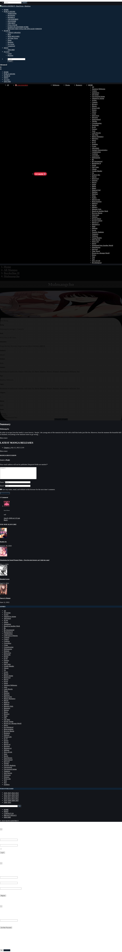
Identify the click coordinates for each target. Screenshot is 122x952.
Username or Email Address (9, 918)
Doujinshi (95, 125)
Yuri (93, 259)
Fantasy (94, 129)
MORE (90, 85)
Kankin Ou (3, 541)
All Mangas (10, 269)
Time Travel (96, 251)
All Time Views (13, 38)
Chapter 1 (7, 448)
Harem (94, 177)
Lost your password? (7, 856)
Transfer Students (98, 232)
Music (94, 140)
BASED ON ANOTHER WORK (18, 27)
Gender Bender (97, 171)
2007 (17, 800)
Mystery (95, 104)
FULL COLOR (12, 25)
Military (95, 207)
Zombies (95, 144)
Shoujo (94, 106)
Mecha (94, 205)
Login (10, 54)
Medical (95, 203)
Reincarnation (97, 201)
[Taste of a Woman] (3, 594)
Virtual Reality (97, 238)
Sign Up (3, 867)
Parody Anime (8, 721)
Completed (11, 46)
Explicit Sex (96, 175)
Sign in (3, 833)
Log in (2, 899)
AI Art (6, 620)
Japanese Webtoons (98, 89)
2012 (13, 799)
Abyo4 (2, 355)
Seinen (94, 110)
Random (10, 42)
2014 (5, 799)
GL (93, 173)
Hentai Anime (8, 676)
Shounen (95, 117)
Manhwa (95, 194)
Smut (93, 226)
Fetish (94, 165)
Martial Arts (96, 200)
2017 (9, 797)
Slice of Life (96, 261)
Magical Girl (96, 190)
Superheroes (96, 247)
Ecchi (94, 127)
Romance (79, 85)
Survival (95, 249)
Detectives (95, 116)
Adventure (95, 148)
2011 (17, 799)
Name (10, 40)
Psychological (97, 263)
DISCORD (11, 50)
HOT (9, 34)
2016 (13, 797)
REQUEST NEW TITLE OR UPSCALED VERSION (25, 29)
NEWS (6, 48)
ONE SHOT (11, 23)
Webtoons (56, 85)
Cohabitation (96, 152)
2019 (17, 795)
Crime (94, 114)
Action (94, 100)
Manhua (95, 192)
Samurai (95, 217)
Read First (57, 419)
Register (10, 55)
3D (93, 87)
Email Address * (5, 881)
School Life (96, 108)
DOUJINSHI (12, 21)
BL (93, 159)
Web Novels (96, 240)
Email (2, 486)
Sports (94, 243)
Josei (93, 131)
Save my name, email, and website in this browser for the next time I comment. (28, 489)
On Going (11, 44)
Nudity (94, 198)
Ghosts (94, 169)
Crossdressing (97, 123)
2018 (5, 797)
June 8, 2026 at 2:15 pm (12, 518)
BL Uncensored (97, 161)
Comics (94, 91)
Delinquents (96, 158)
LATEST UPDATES (14, 33)
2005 (9, 802)
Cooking (95, 154)
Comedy (95, 102)
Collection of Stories (11, 636)
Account (7, 52)
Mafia (94, 186)
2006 (5, 802)
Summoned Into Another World (102, 245)
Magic (94, 188)
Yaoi (93, 257)
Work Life (95, 242)
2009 (9, 800)
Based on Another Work (100, 211)
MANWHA (11, 15)
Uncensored (8, 767)
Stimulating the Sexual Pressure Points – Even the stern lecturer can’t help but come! (24, 560)
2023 (17, 793)
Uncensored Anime (98, 96)
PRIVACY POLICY (10, 815)
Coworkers (95, 156)
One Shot (95, 135)
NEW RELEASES (13, 36)
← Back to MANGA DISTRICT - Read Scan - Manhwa (18, 860)
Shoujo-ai (95, 222)
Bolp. (2, 363)
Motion (6, 710)
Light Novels (96, 133)
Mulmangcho (12, 276)
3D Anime (95, 95)
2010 (5, 800)
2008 (13, 800)
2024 (13, 793)
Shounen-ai (96, 224)
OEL (5, 718)
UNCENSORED (13, 19)
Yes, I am (7, 950)
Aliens (94, 112)
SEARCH (7, 31)
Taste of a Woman (5, 598)
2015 (17, 797)
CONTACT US (9, 813)
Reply (6, 520)
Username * (4, 875)
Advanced (3, 65)
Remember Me (7, 849)
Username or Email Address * (10, 838)
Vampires (95, 234)
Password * (4, 843)
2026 (5, 793)
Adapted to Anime (98, 98)
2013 (9, 799)
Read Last (64, 419)
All (8, 85)
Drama (67, 85)
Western (6, 777)
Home (7, 266)
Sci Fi (94, 142)
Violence (95, 236)
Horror (94, 182)
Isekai (94, 184)
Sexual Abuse (96, 219)
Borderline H (96, 163)
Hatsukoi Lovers (4, 579)
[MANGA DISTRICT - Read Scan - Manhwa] (15, 6)
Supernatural (96, 119)
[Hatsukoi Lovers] (3, 575)
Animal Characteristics (99, 150)
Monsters (95, 138)
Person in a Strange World (101, 253)
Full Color (95, 167)
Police (94, 255)
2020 (1, 405)
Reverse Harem (97, 213)
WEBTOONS (12, 13)
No (1, 950)
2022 (5, 795)
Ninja (94, 196)
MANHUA (11, 17)
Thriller (94, 121)
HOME (6, 10)
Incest (94, 230)
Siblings (95, 228)
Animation (95, 93)
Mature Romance (98, 137)
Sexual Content (97, 221)
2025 (9, 793)
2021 (9, 795)
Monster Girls (96, 209)
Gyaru (94, 146)
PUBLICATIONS (9, 12)
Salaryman (95, 215)
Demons (95, 180)
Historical (95, 179)
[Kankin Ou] (3, 537)
